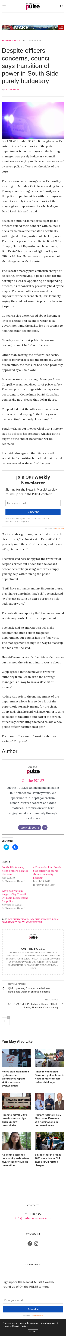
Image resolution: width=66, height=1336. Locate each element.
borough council (18, 919)
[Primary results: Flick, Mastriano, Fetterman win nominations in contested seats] (49, 1101)
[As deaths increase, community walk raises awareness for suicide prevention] (16, 1141)
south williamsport (30, 922)
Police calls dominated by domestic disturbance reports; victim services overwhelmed (15, 1078)
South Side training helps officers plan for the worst (15, 871)
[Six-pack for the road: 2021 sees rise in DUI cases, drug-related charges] (49, 1141)
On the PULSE (11, 89)
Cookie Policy (20, 1326)
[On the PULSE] (33, 6)
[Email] (45, 827)
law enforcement (40, 919)
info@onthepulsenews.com (33, 1218)
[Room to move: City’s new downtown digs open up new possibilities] (16, 1101)
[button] (33, 120)
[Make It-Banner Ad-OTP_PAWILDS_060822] (33, 27)
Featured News (11, 40)
